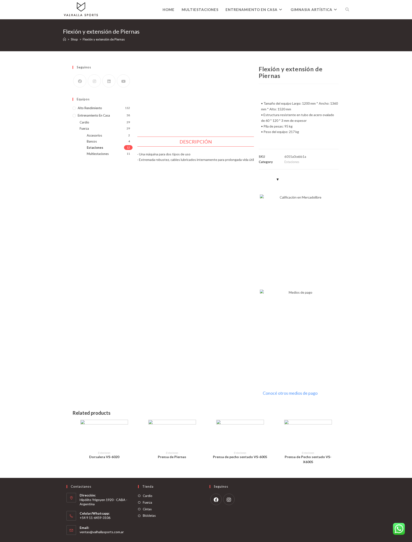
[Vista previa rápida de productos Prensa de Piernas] (201, 428)
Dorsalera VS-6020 (104, 457)
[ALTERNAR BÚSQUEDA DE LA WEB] (347, 9)
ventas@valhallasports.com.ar (102, 532)
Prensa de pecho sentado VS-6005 (240, 457)
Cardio (84, 122)
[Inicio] (64, 39)
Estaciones (95, 147)
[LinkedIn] (108, 80)
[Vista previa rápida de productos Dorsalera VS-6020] (133, 428)
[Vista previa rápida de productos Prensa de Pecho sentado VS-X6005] (337, 428)
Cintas (147, 509)
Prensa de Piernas (172, 457)
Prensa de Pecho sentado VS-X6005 (308, 459)
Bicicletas (149, 515)
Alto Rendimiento (90, 108)
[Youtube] (123, 80)
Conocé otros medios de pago (290, 393)
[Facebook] (79, 80)
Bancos (92, 141)
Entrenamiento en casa (94, 115)
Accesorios (94, 135)
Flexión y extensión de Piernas (104, 39)
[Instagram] (94, 80)
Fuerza (84, 128)
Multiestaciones (98, 154)
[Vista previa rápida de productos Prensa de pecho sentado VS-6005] (269, 428)
